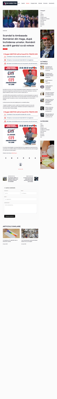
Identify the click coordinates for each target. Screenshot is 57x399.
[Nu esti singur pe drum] (42, 81)
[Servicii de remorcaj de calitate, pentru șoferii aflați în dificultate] (42, 100)
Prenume (6, 190)
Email (5, 196)
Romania (45, 3)
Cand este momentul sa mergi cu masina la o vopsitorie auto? (49, 93)
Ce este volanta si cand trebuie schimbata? (49, 87)
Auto (19, 3)
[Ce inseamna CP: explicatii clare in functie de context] (11, 233)
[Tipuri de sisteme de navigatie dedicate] (42, 115)
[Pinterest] (18, 158)
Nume (22, 190)
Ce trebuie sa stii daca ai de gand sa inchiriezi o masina (49, 74)
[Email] (35, 158)
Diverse (27, 3)
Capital (23, 3)
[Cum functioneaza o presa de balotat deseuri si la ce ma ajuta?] (29, 233)
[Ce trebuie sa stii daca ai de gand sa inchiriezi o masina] (42, 74)
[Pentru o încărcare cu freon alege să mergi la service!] (42, 108)
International (43, 20)
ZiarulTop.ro (14, 153)
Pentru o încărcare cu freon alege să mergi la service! (49, 108)
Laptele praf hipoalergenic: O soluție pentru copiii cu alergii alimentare (47, 162)
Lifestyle (40, 3)
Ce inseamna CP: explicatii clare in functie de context (49, 68)
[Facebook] (6, 158)
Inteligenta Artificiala (44, 18)
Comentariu (7, 202)
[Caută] (53, 3)
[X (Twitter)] (12, 158)
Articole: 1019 (20, 169)
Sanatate (51, 3)
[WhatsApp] (29, 158)
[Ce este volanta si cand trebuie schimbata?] (42, 87)
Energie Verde (34, 3)
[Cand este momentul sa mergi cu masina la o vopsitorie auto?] (42, 93)
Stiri (41, 26)
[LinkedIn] (23, 158)
